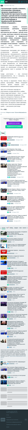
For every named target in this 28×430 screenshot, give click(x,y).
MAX (5, 109)
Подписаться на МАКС (14, 123)
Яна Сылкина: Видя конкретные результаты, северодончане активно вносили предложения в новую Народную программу (17, 182)
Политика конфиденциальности (14, 422)
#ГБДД (9, 143)
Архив (7, 427)
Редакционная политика (12, 419)
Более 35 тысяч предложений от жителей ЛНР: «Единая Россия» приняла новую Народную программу (16, 208)
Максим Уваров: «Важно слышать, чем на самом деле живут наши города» (16, 190)
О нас (7, 414)
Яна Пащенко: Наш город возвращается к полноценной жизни (15, 150)
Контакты (8, 417)
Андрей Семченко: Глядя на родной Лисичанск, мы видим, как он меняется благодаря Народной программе (17, 217)
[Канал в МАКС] (19, 2)
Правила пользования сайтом (13, 424)
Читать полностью (21, 355)
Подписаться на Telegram (14, 126)
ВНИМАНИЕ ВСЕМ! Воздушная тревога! (15, 137)
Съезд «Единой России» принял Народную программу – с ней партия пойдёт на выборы (16, 158)
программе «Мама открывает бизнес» (14, 38)
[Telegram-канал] (22, 2)
